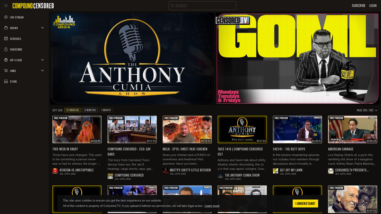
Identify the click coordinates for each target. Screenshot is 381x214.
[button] (24, 27)
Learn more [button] (212, 205)
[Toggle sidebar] (5, 5)
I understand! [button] (305, 203)
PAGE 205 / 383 (365, 110)
